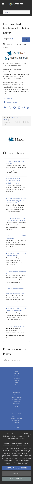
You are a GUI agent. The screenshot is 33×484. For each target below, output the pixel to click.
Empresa (16, 427)
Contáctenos (16, 425)
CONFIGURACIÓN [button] (16, 473)
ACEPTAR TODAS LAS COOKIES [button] (16, 468)
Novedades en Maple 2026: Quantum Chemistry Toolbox (16, 219)
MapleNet (9, 99)
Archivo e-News (16, 416)
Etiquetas (16, 376)
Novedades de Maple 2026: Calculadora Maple (16, 255)
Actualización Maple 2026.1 (17, 326)
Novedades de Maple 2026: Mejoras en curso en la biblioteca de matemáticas (16, 291)
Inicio (16, 371)
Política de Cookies (22, 461)
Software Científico (16, 418)
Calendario (16, 392)
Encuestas (16, 401)
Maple (12, 39)
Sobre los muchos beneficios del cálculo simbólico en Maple (13, 181)
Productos (16, 378)
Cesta (16, 385)
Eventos (16, 395)
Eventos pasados (16, 397)
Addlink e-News (16, 414)
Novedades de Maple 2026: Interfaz (16, 272)
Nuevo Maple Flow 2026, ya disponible (16, 162)
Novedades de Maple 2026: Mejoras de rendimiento (16, 310)
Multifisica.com (16, 420)
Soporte (16, 380)
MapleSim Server (11, 102)
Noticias (16, 374)
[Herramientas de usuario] (26, 39)
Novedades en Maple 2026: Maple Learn (16, 237)
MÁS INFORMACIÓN (16, 479)
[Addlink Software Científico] (16, 4)
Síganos (16, 423)
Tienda (17, 383)
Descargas (16, 404)
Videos (17, 406)
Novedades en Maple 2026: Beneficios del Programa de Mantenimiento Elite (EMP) (16, 201)
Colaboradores (16, 399)
